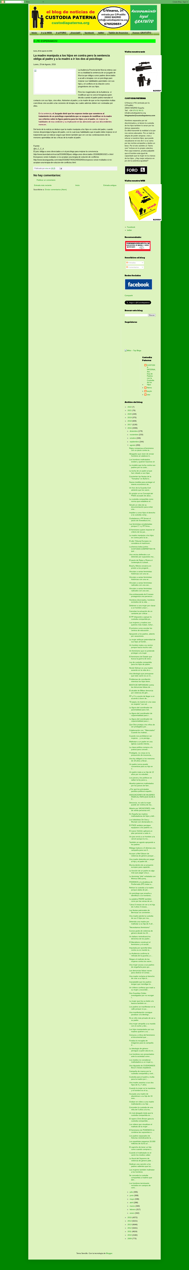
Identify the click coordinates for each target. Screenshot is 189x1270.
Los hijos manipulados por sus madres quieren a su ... (141, 1030)
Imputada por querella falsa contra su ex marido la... (140, 949)
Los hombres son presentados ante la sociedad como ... (141, 1055)
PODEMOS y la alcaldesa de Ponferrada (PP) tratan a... (141, 883)
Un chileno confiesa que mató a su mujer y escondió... (142, 989)
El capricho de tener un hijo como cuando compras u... (141, 1148)
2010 (130, 1235)
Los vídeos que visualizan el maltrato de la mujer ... (140, 1125)
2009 (130, 1238)
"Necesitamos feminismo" (139, 927)
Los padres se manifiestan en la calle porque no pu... (142, 1008)
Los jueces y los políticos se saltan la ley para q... (140, 779)
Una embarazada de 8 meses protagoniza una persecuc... (141, 595)
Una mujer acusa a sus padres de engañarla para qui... (141, 966)
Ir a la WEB (46, 33)
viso (148, 395)
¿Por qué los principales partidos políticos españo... (141, 790)
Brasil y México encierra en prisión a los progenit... (140, 567)
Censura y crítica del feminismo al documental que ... (142, 1036)
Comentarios (133, 267)
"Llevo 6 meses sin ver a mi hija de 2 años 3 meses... (142, 906)
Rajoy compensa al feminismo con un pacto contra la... (141, 449)
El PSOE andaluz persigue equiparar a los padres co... (141, 826)
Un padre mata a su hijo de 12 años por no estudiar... (141, 773)
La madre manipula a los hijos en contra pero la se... (141, 536)
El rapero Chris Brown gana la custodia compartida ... (141, 1120)
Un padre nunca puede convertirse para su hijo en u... (141, 766)
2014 (130, 1221)
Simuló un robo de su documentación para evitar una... (141, 507)
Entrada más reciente (43, 185)
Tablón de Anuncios (118, 33)
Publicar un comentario (46, 180)
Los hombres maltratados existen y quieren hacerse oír (142, 460)
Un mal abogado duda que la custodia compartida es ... (141, 1114)
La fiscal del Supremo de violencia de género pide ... (141, 1159)
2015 (130, 1217)
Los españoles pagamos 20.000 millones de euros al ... (142, 1142)
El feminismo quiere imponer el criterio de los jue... (141, 531)
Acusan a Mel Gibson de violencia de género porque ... (142, 855)
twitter (101, 33)
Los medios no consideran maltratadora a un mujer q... (141, 1061)
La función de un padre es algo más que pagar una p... (142, 872)
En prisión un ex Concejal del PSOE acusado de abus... (141, 494)
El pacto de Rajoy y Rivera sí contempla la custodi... (141, 561)
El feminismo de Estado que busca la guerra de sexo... (140, 658)
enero (132, 1213)
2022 (130, 407)
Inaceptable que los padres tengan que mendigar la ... (141, 983)
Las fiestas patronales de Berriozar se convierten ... (140, 911)
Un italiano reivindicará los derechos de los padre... (140, 937)
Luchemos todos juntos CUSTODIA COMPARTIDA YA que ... (142, 549)
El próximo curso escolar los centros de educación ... (140, 629)
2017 (130, 425)
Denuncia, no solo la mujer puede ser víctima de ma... (141, 804)
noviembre (134, 435)
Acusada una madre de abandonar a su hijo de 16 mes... (140, 1096)
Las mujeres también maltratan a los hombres (142, 1171)
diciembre (134, 431)
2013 (130, 1224)
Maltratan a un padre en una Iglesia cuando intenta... (140, 743)
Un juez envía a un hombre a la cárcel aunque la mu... (142, 838)
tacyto (149, 391)
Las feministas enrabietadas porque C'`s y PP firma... (140, 525)
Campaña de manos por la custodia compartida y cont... (142, 1072)
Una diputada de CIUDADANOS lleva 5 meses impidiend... (142, 1067)
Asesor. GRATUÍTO (141, 33)
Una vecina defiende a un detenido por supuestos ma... (142, 555)
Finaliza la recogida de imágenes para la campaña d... (141, 1043)
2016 (130, 428)
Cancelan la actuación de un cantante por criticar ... (140, 612)
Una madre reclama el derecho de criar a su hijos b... (142, 977)
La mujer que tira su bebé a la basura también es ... (141, 1002)
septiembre (134, 442)
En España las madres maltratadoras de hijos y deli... (142, 815)
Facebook (131, 227)
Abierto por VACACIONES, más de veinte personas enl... (142, 809)
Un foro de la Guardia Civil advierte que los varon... (140, 489)
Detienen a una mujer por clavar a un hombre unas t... (142, 607)
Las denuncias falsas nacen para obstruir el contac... (140, 972)
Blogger (109, 1253)
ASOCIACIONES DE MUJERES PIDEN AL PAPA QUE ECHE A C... (142, 797)
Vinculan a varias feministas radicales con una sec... (140, 584)
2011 (130, 1231)
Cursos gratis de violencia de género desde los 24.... (141, 932)
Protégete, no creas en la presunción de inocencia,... (141, 754)
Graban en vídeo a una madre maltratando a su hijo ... (141, 1103)
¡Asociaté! (75, 33)
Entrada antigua (109, 185)
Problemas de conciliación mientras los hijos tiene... (140, 680)
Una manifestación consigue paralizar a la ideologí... (140, 1013)
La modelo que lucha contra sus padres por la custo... (142, 466)
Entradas (132, 263)
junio (132, 1195)
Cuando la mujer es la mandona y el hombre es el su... (142, 1089)
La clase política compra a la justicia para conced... (140, 748)
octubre (133, 438)
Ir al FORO (61, 33)
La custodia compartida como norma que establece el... (141, 500)
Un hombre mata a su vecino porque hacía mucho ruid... (141, 646)
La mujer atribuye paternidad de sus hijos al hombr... (142, 640)
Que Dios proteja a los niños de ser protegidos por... (142, 726)
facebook (89, 33)
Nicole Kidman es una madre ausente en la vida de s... (141, 669)
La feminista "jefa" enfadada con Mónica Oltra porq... (142, 877)
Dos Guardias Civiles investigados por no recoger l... (141, 995)
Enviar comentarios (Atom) (56, 189)
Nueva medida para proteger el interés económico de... (142, 483)
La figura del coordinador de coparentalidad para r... (140, 714)
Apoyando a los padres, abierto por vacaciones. (142, 635)
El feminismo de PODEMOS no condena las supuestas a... (141, 1131)
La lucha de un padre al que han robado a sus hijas (140, 472)
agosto (133, 445)
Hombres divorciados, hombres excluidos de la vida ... (142, 601)
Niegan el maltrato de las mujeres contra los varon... (141, 960)
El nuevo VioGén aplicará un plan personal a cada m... (140, 832)
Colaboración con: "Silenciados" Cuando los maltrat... (142, 731)
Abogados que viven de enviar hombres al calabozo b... (141, 455)
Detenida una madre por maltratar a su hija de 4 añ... (141, 923)
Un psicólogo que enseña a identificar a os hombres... (140, 894)
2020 (130, 414)
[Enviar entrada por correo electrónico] (60, 168)
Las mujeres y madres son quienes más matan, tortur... (141, 624)
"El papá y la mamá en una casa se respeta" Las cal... (142, 703)
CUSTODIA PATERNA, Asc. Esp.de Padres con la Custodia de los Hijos (151, 375)
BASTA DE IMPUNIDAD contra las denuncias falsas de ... (141, 686)
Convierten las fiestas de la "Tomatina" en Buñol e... (140, 477)
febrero (133, 1209)
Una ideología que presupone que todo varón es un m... (141, 675)
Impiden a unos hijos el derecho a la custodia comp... (142, 514)
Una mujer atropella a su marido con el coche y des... (142, 1025)
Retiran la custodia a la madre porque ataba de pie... (141, 889)
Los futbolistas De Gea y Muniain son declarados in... (141, 821)
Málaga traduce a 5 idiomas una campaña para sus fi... (142, 849)
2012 (130, 1228)
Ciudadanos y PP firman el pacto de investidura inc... (140, 519)
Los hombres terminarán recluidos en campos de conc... (140, 1185)
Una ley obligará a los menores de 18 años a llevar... (142, 760)
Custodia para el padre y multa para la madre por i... (141, 1078)
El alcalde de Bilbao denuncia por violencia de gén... (141, 692)
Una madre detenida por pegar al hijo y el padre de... (141, 860)
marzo (132, 1206)
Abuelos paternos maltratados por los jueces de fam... (141, 784)
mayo (132, 1199)
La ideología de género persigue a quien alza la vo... (142, 1049)
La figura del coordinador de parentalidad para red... (140, 708)
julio (131, 1192)
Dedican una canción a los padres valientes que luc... (140, 1165)
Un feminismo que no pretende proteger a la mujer (141, 652)
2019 (130, 417)
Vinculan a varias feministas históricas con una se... (140, 572)
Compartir (129, 295)
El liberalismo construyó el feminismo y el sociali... (139, 943)
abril (132, 1202)
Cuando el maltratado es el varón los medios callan (140, 1154)
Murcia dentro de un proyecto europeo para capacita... (141, 866)
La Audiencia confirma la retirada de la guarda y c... (141, 954)
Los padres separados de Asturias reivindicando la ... (141, 1137)
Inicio (34, 33)
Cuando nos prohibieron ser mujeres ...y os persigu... (140, 737)
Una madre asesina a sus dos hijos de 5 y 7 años (141, 1084)
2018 (130, 421)
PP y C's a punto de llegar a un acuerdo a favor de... (141, 697)
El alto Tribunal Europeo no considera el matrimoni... (140, 542)
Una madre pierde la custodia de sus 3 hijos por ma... (141, 917)
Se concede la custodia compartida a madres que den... (140, 1177)
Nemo (149, 388)
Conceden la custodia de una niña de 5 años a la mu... (141, 1108)
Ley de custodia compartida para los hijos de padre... (140, 663)
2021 (130, 410)
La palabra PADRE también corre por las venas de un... (141, 900)
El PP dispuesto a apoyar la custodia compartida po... (140, 618)
